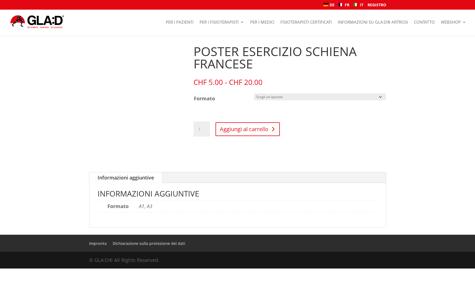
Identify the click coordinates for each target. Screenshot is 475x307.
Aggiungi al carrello (244, 129)
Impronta (98, 243)
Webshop (451, 22)
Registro (377, 5)
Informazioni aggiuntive (126, 177)
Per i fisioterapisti (219, 22)
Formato (204, 98)
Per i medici (262, 22)
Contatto (424, 22)
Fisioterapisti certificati (306, 22)
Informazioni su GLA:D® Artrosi (373, 22)
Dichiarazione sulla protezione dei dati (149, 243)
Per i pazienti (180, 22)
